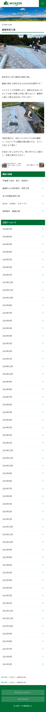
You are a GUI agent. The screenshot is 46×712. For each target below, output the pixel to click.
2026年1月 (7, 274)
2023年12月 (7, 450)
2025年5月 (7, 328)
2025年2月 (7, 351)
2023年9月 (7, 473)
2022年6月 (7, 564)
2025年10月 (7, 297)
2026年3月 (7, 259)
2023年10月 (7, 465)
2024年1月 (7, 442)
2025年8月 (7, 305)
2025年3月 (7, 343)
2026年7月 (7, 229)
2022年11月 (7, 534)
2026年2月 (7, 267)
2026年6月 (7, 236)
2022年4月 (7, 580)
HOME (5, 677)
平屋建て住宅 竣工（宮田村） (16, 180)
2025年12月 (7, 282)
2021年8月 (7, 641)
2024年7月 (7, 396)
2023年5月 (7, 503)
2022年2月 (7, 595)
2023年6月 (7, 496)
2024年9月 (7, 381)
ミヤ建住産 (25, 706)
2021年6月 (7, 656)
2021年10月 (7, 626)
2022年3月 (7, 587)
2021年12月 (7, 610)
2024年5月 (7, 412)
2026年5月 (7, 244)
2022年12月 (7, 526)
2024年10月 (7, 374)
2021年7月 (7, 648)
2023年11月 (7, 458)
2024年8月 (7, 389)
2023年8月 (7, 480)
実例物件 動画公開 (11, 211)
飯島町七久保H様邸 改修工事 (15, 188)
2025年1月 (7, 358)
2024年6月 (7, 404)
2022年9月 (7, 549)
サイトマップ (23, 699)
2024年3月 (7, 427)
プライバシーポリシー (23, 692)
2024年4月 (7, 419)
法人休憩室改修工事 (11, 196)
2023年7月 (7, 488)
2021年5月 (7, 664)
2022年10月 (7, 542)
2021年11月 (7, 618)
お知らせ (12, 677)
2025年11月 (7, 290)
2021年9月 (7, 633)
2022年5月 (7, 572)
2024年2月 (7, 435)
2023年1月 (7, 519)
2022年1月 (7, 603)
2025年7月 (7, 312)
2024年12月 (7, 366)
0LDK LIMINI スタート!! (14, 203)
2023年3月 (7, 511)
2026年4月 (7, 251)
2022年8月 (7, 557)
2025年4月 (7, 335)
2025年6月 (7, 320)
